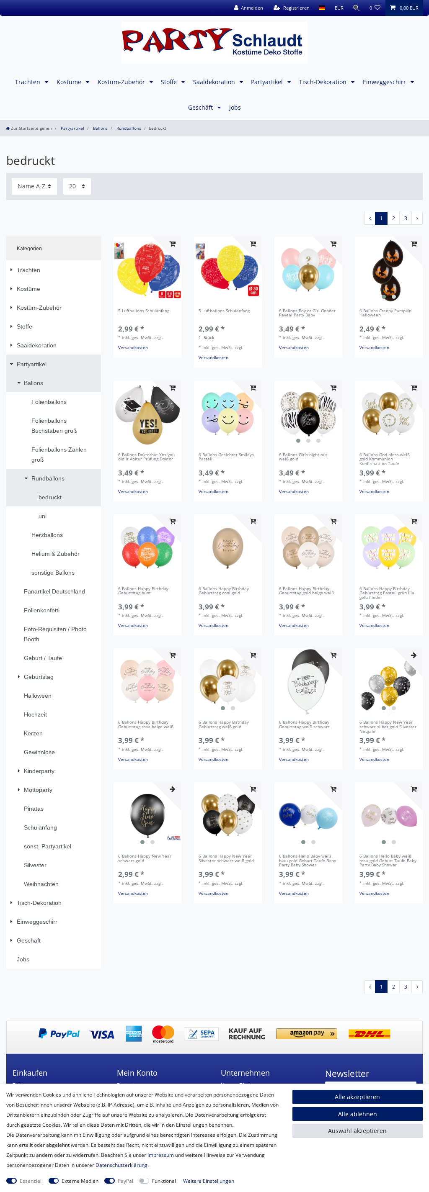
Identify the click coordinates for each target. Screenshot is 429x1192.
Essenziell (31, 1180)
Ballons (100, 128)
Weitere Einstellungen (208, 1180)
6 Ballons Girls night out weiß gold (303, 457)
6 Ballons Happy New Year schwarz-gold (144, 858)
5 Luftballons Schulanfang (143, 311)
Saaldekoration (215, 82)
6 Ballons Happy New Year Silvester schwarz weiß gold (226, 858)
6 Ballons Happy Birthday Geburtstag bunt (143, 591)
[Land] (322, 8)
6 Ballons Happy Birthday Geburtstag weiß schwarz (304, 725)
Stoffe (169, 82)
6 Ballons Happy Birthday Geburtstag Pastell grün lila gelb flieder (386, 593)
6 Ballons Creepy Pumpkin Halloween (385, 313)
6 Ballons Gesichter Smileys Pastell (226, 457)
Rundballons (128, 128)
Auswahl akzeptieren (357, 1131)
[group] (389, 270)
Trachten (28, 82)
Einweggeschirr (385, 82)
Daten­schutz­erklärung (121, 1165)
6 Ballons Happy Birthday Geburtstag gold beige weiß (306, 591)
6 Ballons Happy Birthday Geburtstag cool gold (224, 591)
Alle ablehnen (357, 1114)
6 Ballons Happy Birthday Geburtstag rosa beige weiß (145, 725)
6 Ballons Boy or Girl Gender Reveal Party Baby (307, 313)
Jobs (235, 107)
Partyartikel (267, 82)
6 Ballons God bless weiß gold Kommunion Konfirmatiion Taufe (384, 459)
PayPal (125, 1180)
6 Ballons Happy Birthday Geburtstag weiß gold (224, 725)
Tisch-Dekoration (323, 82)
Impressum (160, 1155)
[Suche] (356, 8)
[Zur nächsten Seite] (417, 218)
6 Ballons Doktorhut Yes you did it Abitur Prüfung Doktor (146, 457)
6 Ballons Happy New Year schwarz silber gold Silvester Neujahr (387, 727)
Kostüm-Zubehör (122, 82)
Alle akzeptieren (357, 1097)
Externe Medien (80, 1180)
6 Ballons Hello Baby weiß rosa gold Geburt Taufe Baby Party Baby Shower (387, 861)
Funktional (164, 1180)
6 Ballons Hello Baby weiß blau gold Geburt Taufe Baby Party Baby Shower (307, 861)
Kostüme (70, 82)
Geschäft (201, 107)
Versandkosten (133, 347)
